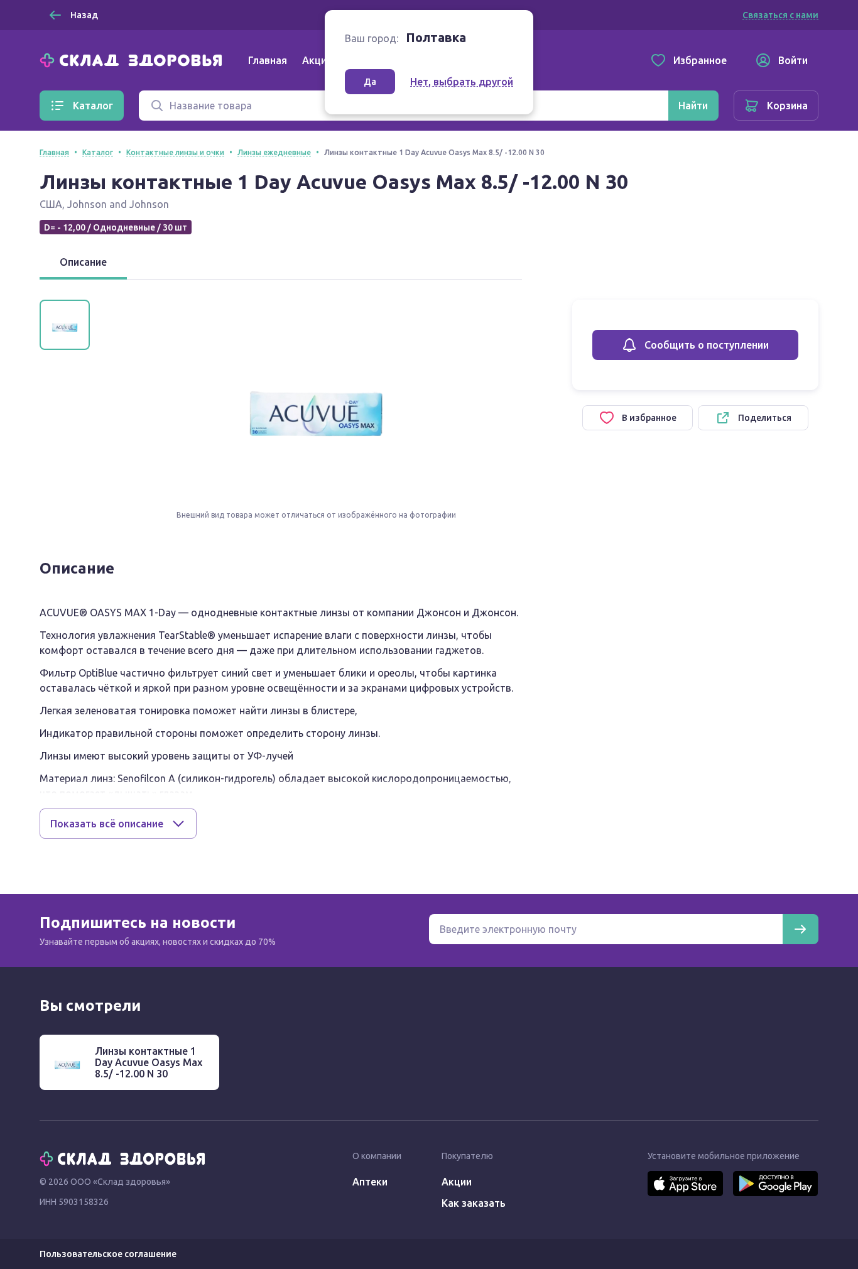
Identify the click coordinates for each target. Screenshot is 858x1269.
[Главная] (134, 59)
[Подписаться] (800, 929)
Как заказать (474, 1203)
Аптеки (370, 1181)
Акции (317, 60)
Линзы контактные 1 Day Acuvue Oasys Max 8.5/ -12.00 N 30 (148, 1062)
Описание (83, 262)
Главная (267, 60)
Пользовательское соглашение (108, 1254)
